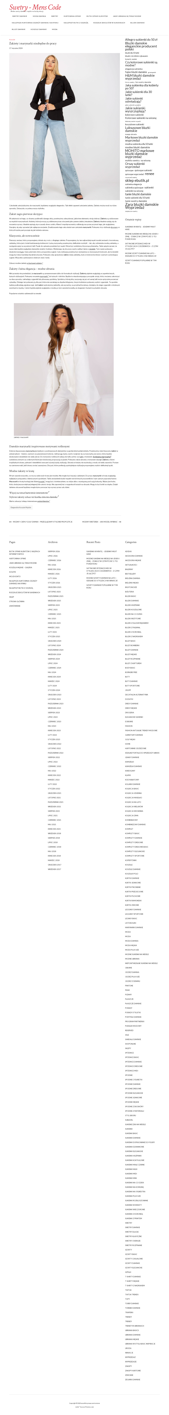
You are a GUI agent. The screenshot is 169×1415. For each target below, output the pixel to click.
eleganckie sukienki (134, 717)
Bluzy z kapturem (133, 663)
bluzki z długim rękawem (136, 623)
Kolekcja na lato (133, 802)
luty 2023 (52, 735)
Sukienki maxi (131, 1169)
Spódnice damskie (133, 1062)
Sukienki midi (131, 1174)
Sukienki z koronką (134, 1214)
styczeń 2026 (54, 583)
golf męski (130, 739)
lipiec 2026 (53, 556)
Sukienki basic (131, 1133)
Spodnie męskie (132, 1102)
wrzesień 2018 (54, 833)
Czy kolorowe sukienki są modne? (141, 64)
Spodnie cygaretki (133, 1080)
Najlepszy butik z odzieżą (76, 23)
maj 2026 (52, 565)
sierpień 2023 (54, 713)
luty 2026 (52, 578)
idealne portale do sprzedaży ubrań (142, 753)
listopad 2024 (54, 645)
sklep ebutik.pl (137, 180)
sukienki (149, 187)
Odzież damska (132, 972)
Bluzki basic (130, 596)
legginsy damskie (133, 909)
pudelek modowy (133, 1026)
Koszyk (12, 572)
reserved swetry (131, 177)
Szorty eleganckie (133, 1268)
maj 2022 (52, 771)
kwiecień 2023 (54, 730)
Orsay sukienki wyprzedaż (135, 165)
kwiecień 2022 (54, 775)
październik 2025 (55, 596)
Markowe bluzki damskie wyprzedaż (141, 139)
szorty (128, 1250)
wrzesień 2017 (54, 869)
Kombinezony (131, 820)
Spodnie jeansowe (133, 1098)
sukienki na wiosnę (134, 190)
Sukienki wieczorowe (135, 1209)
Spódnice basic (132, 1057)
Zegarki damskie (132, 1380)
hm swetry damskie (143, 82)
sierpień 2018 (54, 838)
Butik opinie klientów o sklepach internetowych (24, 552)
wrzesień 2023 (54, 708)
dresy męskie (131, 708)
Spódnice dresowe (133, 1066)
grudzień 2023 (54, 695)
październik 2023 (55, 704)
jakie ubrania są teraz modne (127, 16)
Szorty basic (131, 1254)
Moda (54, 29)
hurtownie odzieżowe (135, 748)
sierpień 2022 (54, 757)
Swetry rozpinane (133, 1245)
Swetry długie (132, 1232)
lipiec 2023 (53, 717)
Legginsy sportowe (134, 914)
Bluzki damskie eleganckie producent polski (141, 46)
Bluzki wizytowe (133, 619)
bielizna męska (132, 583)
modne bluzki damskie (137, 147)
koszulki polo (131, 874)
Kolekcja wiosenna (134, 811)
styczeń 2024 (54, 690)
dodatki (92, 249)
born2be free (131, 672)
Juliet (77, 1407)
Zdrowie (129, 1375)
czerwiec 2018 (54, 847)
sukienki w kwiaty (133, 1205)
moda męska (131, 945)
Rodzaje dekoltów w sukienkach (109, 23)
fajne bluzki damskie (136, 72)
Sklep (11, 597)
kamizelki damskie (133, 766)
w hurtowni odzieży (34, 263)
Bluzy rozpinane (132, 659)
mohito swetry (132, 160)
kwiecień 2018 (54, 856)
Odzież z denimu (132, 981)
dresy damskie (131, 704)
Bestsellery (130, 574)
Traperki (129, 1312)
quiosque (129, 170)
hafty (82, 457)
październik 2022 (55, 753)
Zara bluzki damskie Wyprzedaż (142, 206)
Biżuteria (129, 592)
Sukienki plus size (133, 1196)
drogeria (129, 713)
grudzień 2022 (54, 744)
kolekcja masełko (133, 798)
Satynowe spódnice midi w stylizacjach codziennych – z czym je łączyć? (141, 246)
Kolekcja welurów (134, 807)
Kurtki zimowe (132, 905)
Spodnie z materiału (134, 1111)
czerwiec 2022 (54, 766)
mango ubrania (131, 134)
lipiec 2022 (53, 762)
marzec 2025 (54, 627)
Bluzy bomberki (132, 645)
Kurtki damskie (132, 878)
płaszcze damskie (133, 1003)
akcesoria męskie (133, 560)
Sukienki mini (131, 1178)
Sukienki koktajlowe (134, 1160)
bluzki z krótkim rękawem (136, 56)
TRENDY (128, 1317)
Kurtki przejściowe (134, 892)
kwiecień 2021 (54, 829)
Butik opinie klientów (97, 16)
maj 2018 (52, 851)
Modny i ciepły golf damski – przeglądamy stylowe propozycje (42, 522)
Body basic (130, 668)
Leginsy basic (131, 918)
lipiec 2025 (53, 610)
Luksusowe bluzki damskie (137, 129)
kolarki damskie (132, 784)
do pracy (114, 227)
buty (22, 252)
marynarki (44, 276)
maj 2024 (52, 672)
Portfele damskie (133, 1017)
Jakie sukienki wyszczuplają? (135, 110)
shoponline (130, 1044)
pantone (129, 986)
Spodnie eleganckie (134, 1093)
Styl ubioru (130, 1115)
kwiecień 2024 (54, 677)
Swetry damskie (19, 16)
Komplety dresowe (134, 842)
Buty (127, 677)
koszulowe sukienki (134, 124)
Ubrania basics (132, 1330)
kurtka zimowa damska (46, 497)
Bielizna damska (132, 578)
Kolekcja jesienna (133, 793)
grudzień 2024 (54, 641)
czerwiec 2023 (54, 721)
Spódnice (129, 1053)
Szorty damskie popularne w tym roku (140, 261)
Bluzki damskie (137, 23)
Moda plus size (132, 950)
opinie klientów (43, 501)
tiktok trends (132, 1294)
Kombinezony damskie (135, 824)
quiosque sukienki (143, 170)
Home (127, 744)
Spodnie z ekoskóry (134, 1106)
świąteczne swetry (131, 211)
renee (149, 173)
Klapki (128, 775)
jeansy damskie (132, 757)
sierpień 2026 (54, 551)
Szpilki (128, 1272)
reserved (129, 1030)
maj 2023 (52, 726)
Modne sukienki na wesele (137, 954)
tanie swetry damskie (136, 201)
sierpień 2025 (54, 605)
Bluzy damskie (18, 29)
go (61, 454)
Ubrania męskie (132, 1339)
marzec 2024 (54, 681)
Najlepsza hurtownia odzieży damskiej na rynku (35, 23)
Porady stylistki (133, 1012)
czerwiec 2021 (54, 820)
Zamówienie (14, 606)
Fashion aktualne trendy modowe (141, 730)
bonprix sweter (131, 59)
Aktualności (131, 565)
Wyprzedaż (130, 1357)
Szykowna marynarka (101, 457)
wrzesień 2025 (54, 601)
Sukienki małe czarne (135, 1165)
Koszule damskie (39, 29)
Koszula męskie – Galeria (20, 567)
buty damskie (131, 681)
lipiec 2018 (53, 842)
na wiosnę (146, 160)
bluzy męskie (131, 654)
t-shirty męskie (132, 1281)
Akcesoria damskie (134, 556)
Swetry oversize (132, 1241)
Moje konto (15, 576)
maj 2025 (52, 619)
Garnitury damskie (134, 735)
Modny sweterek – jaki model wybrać (100, 522)
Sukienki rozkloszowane (136, 1200)
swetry (54, 16)
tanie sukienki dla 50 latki (137, 197)
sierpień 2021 (54, 811)
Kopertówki (131, 860)
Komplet (129, 829)
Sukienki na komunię (134, 1187)
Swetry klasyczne (133, 1236)
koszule (41, 481)
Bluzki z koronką (133, 632)
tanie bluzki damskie (138, 194)
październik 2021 (55, 802)
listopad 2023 (54, 699)
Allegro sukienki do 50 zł (141, 39)
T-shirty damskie (133, 1277)
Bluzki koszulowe (133, 610)
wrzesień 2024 (54, 654)
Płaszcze (129, 999)
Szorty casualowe (134, 1259)
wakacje (129, 1353)
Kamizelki (129, 762)
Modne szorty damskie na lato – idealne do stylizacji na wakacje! (141, 254)
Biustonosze (131, 587)
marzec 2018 (54, 860)
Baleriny (129, 569)
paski (127, 990)
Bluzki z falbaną (132, 627)
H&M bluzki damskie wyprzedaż (140, 77)
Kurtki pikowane (133, 887)
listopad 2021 (54, 798)
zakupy (128, 1366)
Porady (128, 1008)
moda (128, 932)
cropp (128, 690)
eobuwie (129, 721)
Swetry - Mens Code (35, 7)
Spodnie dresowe (133, 1089)
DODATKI (129, 699)
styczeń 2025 (54, 636)
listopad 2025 (54, 592)
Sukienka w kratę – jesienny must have (140, 228)
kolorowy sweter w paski (133, 121)
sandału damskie (133, 1039)
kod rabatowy (132, 780)
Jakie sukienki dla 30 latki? (138, 93)
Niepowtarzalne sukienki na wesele (141, 963)
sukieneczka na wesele (135, 1124)
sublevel (129, 1120)
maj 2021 (52, 824)
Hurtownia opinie (72, 16)
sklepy (128, 1048)
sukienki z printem (133, 1218)
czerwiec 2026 (54, 560)
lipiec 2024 (53, 663)
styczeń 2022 (54, 789)
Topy (127, 1299)
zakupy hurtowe (133, 1371)
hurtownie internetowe (36, 493)
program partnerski (134, 1021)
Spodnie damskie (132, 1084)
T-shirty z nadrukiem (135, 1286)
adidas (128, 551)
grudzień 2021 (54, 793)
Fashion (128, 726)
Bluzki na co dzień (133, 614)
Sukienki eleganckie (134, 1151)
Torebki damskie (132, 1308)
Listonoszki (130, 923)
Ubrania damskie (132, 1335)
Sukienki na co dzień (134, 1183)
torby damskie (132, 1303)
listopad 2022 (54, 748)
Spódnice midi (131, 1071)
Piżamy (128, 995)
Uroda (128, 1348)
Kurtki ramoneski (133, 901)
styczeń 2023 (54, 739)
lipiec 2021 (53, 815)
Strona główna (16, 601)
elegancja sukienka (133, 69)
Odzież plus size (132, 977)
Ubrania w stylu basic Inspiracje (140, 1344)
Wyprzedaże (131, 1362)
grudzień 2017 (54, 865)
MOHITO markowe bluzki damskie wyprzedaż (139, 153)
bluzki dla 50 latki (132, 53)
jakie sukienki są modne (133, 105)
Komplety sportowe (134, 856)
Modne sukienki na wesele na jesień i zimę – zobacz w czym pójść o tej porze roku (141, 236)
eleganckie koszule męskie (21, 507)
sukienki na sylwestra (135, 1192)
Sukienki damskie (132, 1138)
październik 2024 (55, 650)
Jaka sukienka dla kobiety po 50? (142, 87)
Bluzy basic (130, 641)
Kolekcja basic (132, 789)
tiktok (128, 1290)
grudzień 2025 (54, 587)
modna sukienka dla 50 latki (139, 144)
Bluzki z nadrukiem (134, 636)
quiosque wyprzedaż (134, 174)
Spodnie (129, 1075)
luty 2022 (52, 784)
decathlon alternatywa (136, 695)
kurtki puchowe (132, 896)
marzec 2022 (54, 780)
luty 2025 (52, 632)
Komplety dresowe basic (136, 847)
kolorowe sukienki (134, 114)
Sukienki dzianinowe (134, 1147)
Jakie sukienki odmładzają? (134, 100)
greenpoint (152, 72)
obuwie (128, 968)
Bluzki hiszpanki (132, 605)
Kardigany (130, 771)
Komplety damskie (133, 838)
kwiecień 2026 (54, 569)
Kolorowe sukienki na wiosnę (141, 118)
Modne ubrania (132, 959)
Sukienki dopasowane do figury (140, 1142)
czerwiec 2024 (54, 668)
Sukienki (129, 1129)
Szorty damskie (132, 1263)
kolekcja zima (131, 815)
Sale (127, 1035)
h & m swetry (129, 82)
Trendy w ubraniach (134, 1326)
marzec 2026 (54, 574)
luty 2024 (52, 686)
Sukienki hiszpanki (133, 1156)
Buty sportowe (132, 686)
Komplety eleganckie (135, 851)
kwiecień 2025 (54, 623)
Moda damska (39, 16)
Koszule (12, 40)
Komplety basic (132, 833)
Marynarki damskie (134, 927)
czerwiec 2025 (54, 614)
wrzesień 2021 (54, 807)
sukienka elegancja (133, 184)
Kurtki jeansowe (133, 883)
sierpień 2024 (54, 659)
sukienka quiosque (134, 187)
